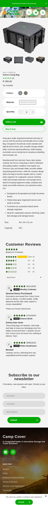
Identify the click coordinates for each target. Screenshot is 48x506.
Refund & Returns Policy (13, 478)
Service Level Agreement (14, 486)
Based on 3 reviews (14, 252)
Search (6, 469)
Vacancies (7, 490)
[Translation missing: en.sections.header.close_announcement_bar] (46, 3)
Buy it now (11, 129)
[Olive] (26, 93)
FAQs (5, 473)
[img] (20, 286)
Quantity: (10, 112)
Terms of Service (10, 482)
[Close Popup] (45, 496)
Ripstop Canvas (28, 102)
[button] (11, 257)
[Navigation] (43, 12)
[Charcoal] (20, 93)
